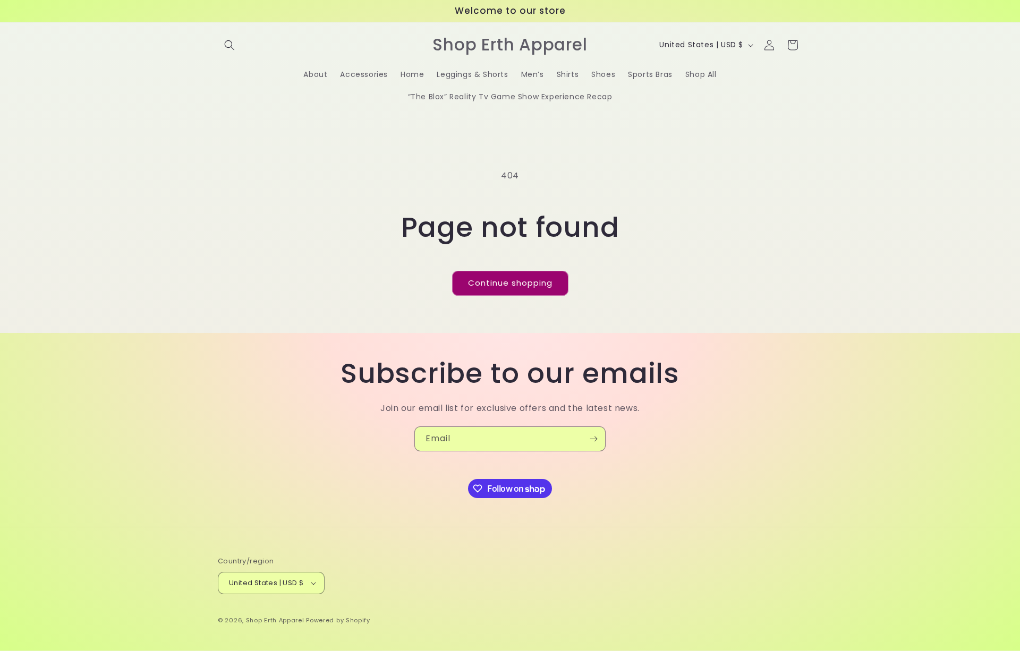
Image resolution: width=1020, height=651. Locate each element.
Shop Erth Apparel (275, 620)
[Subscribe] (593, 438)
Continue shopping (510, 282)
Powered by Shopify (338, 620)
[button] (229, 45)
